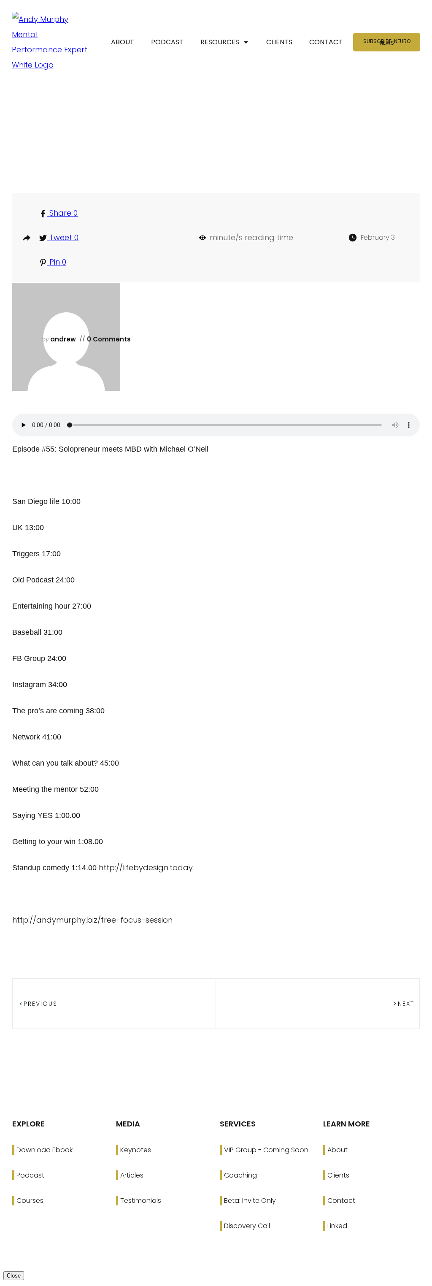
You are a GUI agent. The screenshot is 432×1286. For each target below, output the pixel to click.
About (337, 1150)
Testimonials (140, 1200)
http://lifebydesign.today (146, 867)
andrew (63, 339)
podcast (220, 153)
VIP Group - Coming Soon (266, 1150)
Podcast (30, 1175)
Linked (337, 1226)
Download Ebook (44, 1150)
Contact (341, 1200)
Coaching (240, 1175)
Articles (131, 1175)
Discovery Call (247, 1226)
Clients (338, 1175)
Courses (29, 1200)
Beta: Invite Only (250, 1200)
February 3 (378, 237)
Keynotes (135, 1150)
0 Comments (108, 339)
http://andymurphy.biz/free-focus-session (92, 920)
